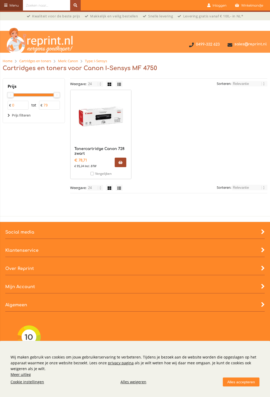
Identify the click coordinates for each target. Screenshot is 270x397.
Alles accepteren (241, 382)
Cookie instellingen (27, 381)
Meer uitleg (21, 374)
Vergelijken (103, 173)
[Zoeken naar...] (75, 5)
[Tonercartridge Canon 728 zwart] (101, 116)
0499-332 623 (208, 44)
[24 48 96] (95, 83)
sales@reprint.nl (250, 44)
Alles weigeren (133, 381)
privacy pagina (121, 362)
